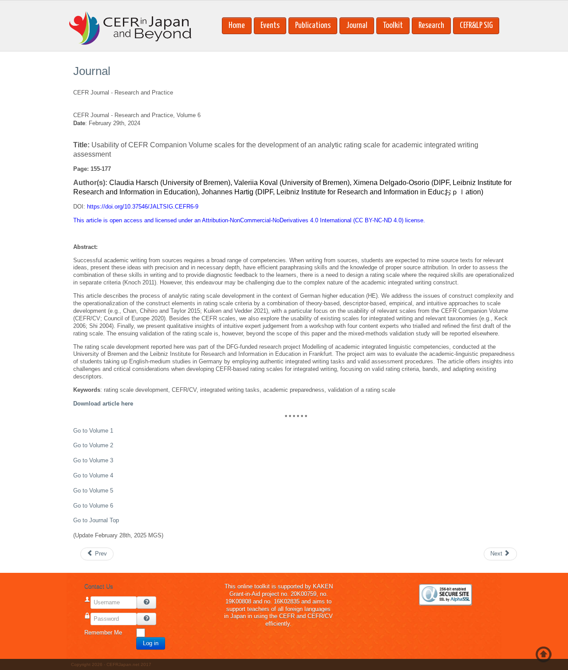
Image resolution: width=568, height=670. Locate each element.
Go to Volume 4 (93, 475)
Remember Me (103, 632)
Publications (313, 25)
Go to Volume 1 (93, 430)
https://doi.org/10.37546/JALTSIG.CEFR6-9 (142, 206)
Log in (150, 643)
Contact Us (98, 586)
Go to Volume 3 (93, 460)
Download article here (103, 403)
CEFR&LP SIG (476, 25)
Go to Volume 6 (93, 505)
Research (431, 25)
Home (237, 25)
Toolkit (393, 25)
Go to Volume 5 (93, 490)
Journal (356, 25)
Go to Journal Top (96, 520)
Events (270, 25)
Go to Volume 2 (93, 445)
